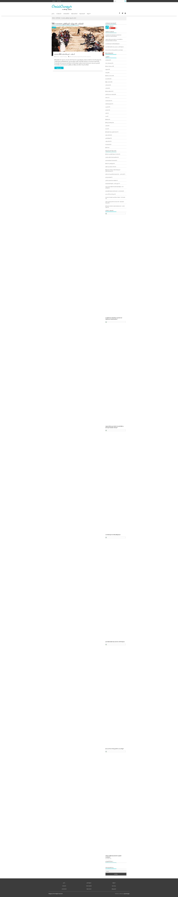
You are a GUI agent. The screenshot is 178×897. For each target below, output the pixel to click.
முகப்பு (53, 13)
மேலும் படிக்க (58, 68)
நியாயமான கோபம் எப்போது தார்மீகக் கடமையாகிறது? (114, 49)
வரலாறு (106, 72)
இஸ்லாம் (106, 147)
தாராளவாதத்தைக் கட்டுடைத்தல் (110, 160)
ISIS (70, 56)
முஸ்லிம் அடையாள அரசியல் (109, 94)
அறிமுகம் (53, 1)
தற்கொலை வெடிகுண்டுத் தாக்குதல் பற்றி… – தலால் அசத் (114, 174)
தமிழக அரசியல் (108, 135)
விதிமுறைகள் (114, 888)
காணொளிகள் (66, 13)
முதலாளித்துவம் (108, 138)
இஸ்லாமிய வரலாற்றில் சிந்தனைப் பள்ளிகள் (112, 154)
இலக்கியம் (107, 119)
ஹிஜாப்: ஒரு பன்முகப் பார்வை (110, 166)
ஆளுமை (106, 69)
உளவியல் (106, 125)
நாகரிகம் (106, 110)
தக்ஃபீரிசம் (84, 56)
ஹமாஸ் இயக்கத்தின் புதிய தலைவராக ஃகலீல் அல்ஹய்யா (114, 46)
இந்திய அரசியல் (108, 81)
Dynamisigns (127, 893)
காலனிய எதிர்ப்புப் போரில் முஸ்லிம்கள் (111, 157)
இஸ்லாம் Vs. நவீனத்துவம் (109, 163)
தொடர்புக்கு (59, 1)
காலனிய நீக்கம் (107, 100)
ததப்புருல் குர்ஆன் (108, 177)
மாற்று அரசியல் (107, 141)
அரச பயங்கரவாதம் (108, 63)
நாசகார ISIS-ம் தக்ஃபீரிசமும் (110, 194)
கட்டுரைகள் (58, 13)
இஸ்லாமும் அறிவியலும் (109, 122)
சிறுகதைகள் (82, 13)
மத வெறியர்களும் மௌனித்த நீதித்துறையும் (112, 43)
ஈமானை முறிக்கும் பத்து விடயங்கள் (76, 56)
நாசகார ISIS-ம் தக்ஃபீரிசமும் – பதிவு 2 (64, 54)
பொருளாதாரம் (107, 144)
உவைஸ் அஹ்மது (64, 56)
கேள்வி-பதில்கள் (89, 885)
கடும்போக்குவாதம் (108, 103)
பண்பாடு (106, 88)
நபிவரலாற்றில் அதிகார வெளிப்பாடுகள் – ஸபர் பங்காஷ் (114, 190)
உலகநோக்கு (107, 59)
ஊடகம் (106, 128)
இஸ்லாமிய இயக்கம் (108, 91)
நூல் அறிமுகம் (89, 882)
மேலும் (88, 13)
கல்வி (106, 113)
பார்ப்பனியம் (107, 85)
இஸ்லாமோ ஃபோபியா (108, 75)
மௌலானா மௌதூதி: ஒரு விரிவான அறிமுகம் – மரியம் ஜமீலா (115, 197)
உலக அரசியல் (107, 78)
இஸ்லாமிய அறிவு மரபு (108, 66)
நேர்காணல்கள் (74, 13)
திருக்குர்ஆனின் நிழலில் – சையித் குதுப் (111, 183)
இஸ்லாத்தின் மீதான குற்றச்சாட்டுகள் (111, 131)
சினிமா (106, 97)
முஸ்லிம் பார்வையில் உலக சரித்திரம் (111, 180)
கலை (106, 116)
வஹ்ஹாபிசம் (89, 56)
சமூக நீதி (107, 106)
